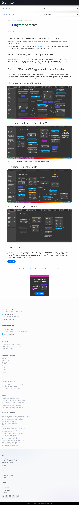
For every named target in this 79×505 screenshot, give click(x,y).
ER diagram (32, 268)
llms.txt (51, 503)
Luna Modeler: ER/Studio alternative (11, 398)
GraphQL (4, 372)
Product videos (5, 350)
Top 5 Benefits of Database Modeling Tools (12, 419)
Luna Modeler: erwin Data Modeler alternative (13, 400)
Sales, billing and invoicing (8, 459)
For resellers (5, 464)
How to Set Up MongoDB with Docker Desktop (13, 440)
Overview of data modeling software (11, 344)
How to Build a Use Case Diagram (10, 445)
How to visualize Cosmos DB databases (11, 390)
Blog (13, 20)
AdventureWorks (33, 161)
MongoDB (4, 369)
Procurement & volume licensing (10, 460)
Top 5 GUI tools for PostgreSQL (9, 423)
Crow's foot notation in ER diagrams (10, 437)
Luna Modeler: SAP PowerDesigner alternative (13, 402)
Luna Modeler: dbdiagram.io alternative (11, 405)
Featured (37, 268)
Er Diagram (18, 20)
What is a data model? (7, 426)
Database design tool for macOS (10, 421)
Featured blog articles (7, 348)
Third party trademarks (7, 475)
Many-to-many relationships (9, 435)
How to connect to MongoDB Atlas (10, 386)
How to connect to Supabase (9, 381)
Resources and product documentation (11, 346)
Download (11, 261)
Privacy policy (5, 474)
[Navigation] (76, 2)
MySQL (45, 268)
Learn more (10, 161)
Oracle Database (6, 360)
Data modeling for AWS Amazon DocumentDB (13, 388)
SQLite (58, 268)
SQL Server (54, 268)
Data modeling (26, 268)
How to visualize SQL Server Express (11, 383)
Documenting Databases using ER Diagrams (12, 418)
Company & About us (7, 477)
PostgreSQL (49, 268)
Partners (4, 465)
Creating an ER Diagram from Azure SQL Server (13, 385)
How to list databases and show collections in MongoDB (15, 416)
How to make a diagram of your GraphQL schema (14, 433)
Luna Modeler (38, 46)
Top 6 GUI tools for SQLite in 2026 (10, 438)
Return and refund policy (8, 462)
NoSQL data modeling (7, 431)
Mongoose (4, 371)
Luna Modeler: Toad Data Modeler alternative (13, 407)
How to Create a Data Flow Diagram (11, 444)
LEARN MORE (39, 293)
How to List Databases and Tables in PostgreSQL (14, 428)
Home (8, 20)
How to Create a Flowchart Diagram (11, 442)
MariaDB (41, 268)
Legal (48, 503)
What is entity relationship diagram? (11, 430)
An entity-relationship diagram (16, 59)
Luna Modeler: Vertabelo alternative (11, 404)
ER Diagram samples (7, 425)
